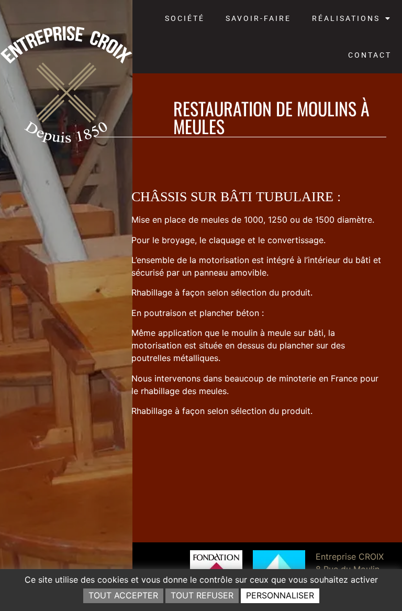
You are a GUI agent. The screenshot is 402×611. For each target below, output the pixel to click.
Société (185, 18)
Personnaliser (280, 595)
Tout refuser (202, 595)
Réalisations (346, 18)
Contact (370, 55)
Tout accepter (123, 595)
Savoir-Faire (258, 18)
